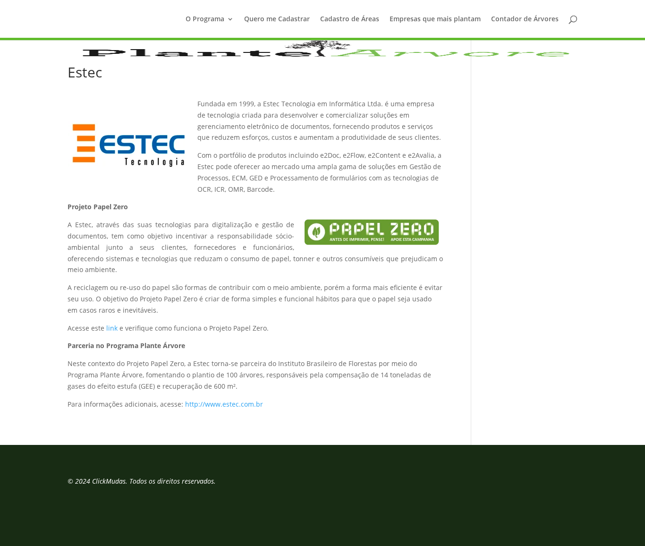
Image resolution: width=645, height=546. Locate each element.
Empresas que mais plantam (435, 19)
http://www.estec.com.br (224, 404)
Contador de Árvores (525, 19)
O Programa (205, 19)
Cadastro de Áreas (349, 19)
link (112, 328)
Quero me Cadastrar (277, 19)
